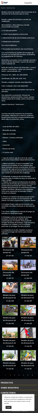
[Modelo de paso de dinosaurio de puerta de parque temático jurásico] (10, 287)
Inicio (3, 8)
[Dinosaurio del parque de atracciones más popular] (10, 242)
